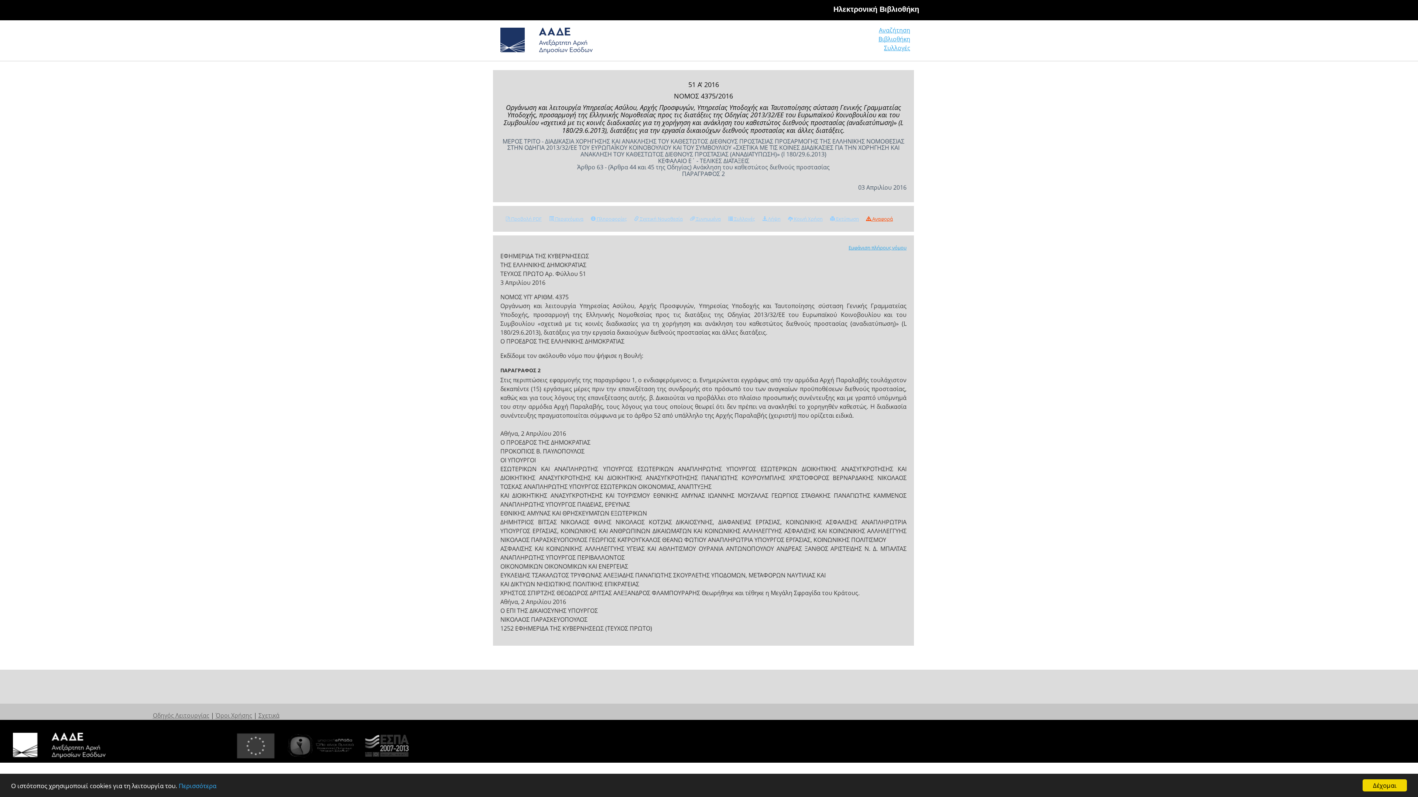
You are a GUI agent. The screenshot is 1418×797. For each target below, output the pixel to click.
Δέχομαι (1385, 785)
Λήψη (774, 218)
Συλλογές (897, 48)
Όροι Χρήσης (234, 715)
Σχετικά (269, 715)
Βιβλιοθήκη (894, 39)
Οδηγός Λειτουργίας (181, 715)
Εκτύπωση (847, 218)
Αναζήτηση (894, 30)
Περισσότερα (197, 786)
